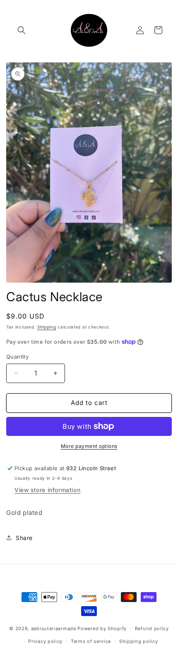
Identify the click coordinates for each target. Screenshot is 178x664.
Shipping (46, 326)
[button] (21, 30)
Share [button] (24, 537)
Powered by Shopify (102, 628)
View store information (47, 489)
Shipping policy (138, 641)
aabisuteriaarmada (53, 628)
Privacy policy (45, 641)
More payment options (89, 446)
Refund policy (152, 628)
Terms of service (91, 641)
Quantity (17, 356)
